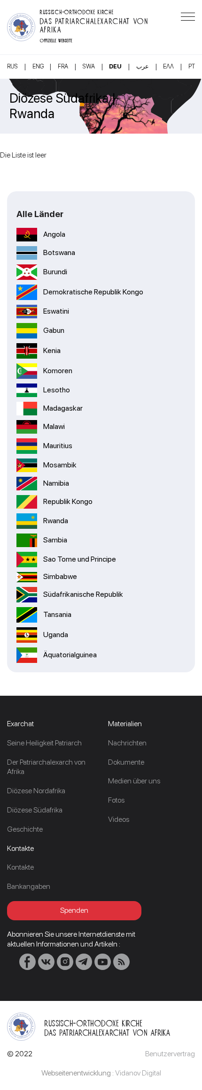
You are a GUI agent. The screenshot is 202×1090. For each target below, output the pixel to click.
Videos (118, 819)
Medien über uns (134, 780)
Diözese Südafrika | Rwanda (62, 106)
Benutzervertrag (170, 1053)
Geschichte (25, 829)
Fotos (116, 800)
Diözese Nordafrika (36, 790)
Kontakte (20, 867)
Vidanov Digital (138, 1072)
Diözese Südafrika (34, 809)
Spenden (74, 910)
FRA (63, 66)
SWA (89, 66)
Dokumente (126, 762)
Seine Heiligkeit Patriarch (44, 742)
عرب (142, 66)
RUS (12, 66)
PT (191, 66)
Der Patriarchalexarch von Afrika (46, 767)
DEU (115, 66)
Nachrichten (127, 742)
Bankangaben (28, 886)
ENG (38, 66)
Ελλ (168, 66)
